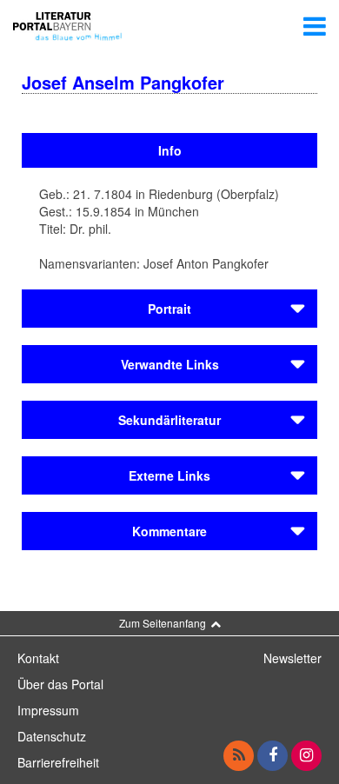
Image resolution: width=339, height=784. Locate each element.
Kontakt (38, 658)
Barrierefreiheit (58, 762)
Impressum (48, 710)
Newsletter (292, 658)
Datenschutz (51, 736)
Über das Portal (60, 684)
